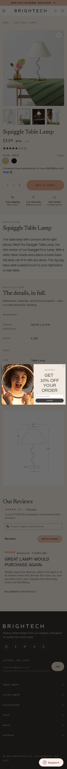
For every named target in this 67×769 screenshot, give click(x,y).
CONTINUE (49, 400)
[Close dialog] (63, 366)
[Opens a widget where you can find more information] (51, 762)
